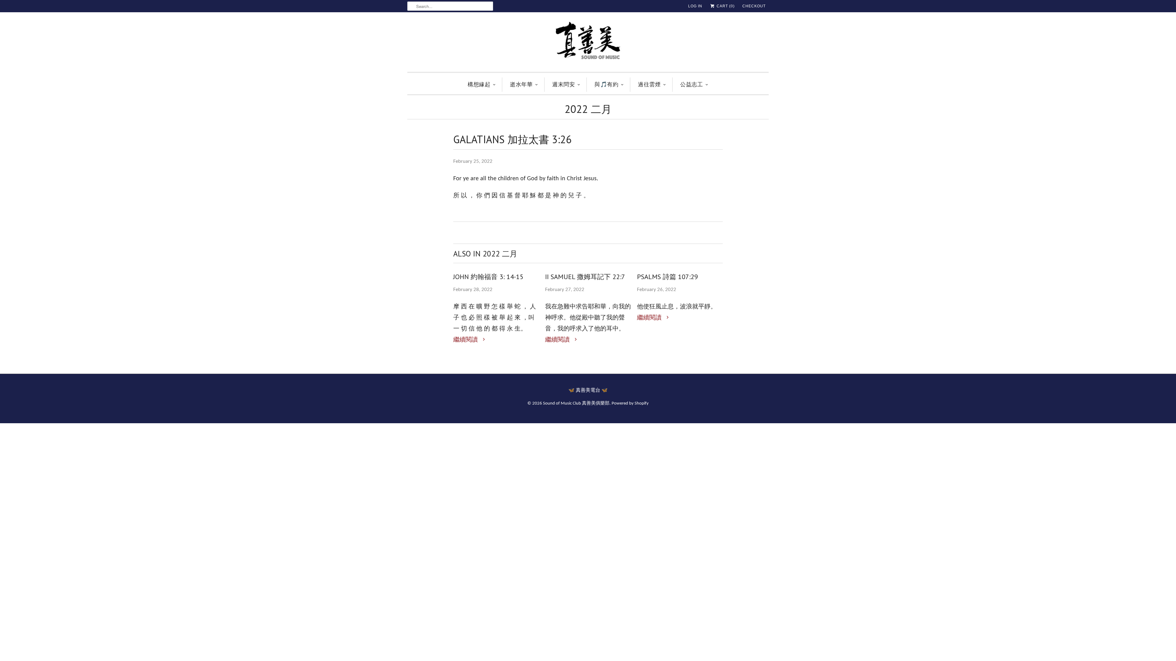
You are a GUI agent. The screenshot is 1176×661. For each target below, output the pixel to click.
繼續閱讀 (466, 340)
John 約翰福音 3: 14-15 (488, 276)
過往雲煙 (649, 84)
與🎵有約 (606, 84)
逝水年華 (521, 84)
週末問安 (563, 84)
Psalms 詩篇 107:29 (667, 276)
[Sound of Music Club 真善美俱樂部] (588, 43)
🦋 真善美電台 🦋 (588, 390)
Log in (695, 6)
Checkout (754, 6)
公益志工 (691, 84)
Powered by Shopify (630, 403)
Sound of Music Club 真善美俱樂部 (576, 403)
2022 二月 (588, 109)
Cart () (725, 6)
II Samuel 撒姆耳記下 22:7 (585, 276)
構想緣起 (479, 84)
